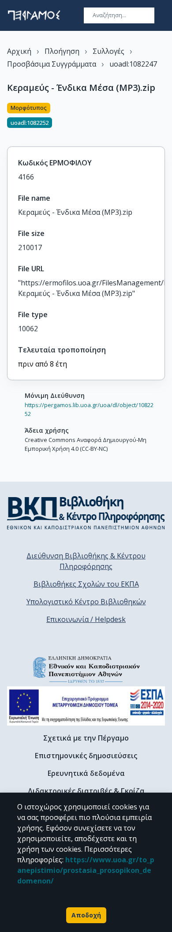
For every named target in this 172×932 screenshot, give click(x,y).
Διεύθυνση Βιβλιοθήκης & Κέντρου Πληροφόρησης (86, 561)
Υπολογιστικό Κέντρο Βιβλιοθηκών (86, 601)
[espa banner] (86, 706)
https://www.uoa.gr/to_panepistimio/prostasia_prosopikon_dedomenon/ (85, 870)
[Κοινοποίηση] (161, 119)
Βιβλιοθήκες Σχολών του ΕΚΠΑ (86, 584)
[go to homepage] (34, 15)
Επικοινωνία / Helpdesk (86, 619)
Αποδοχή (86, 915)
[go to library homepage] (86, 512)
